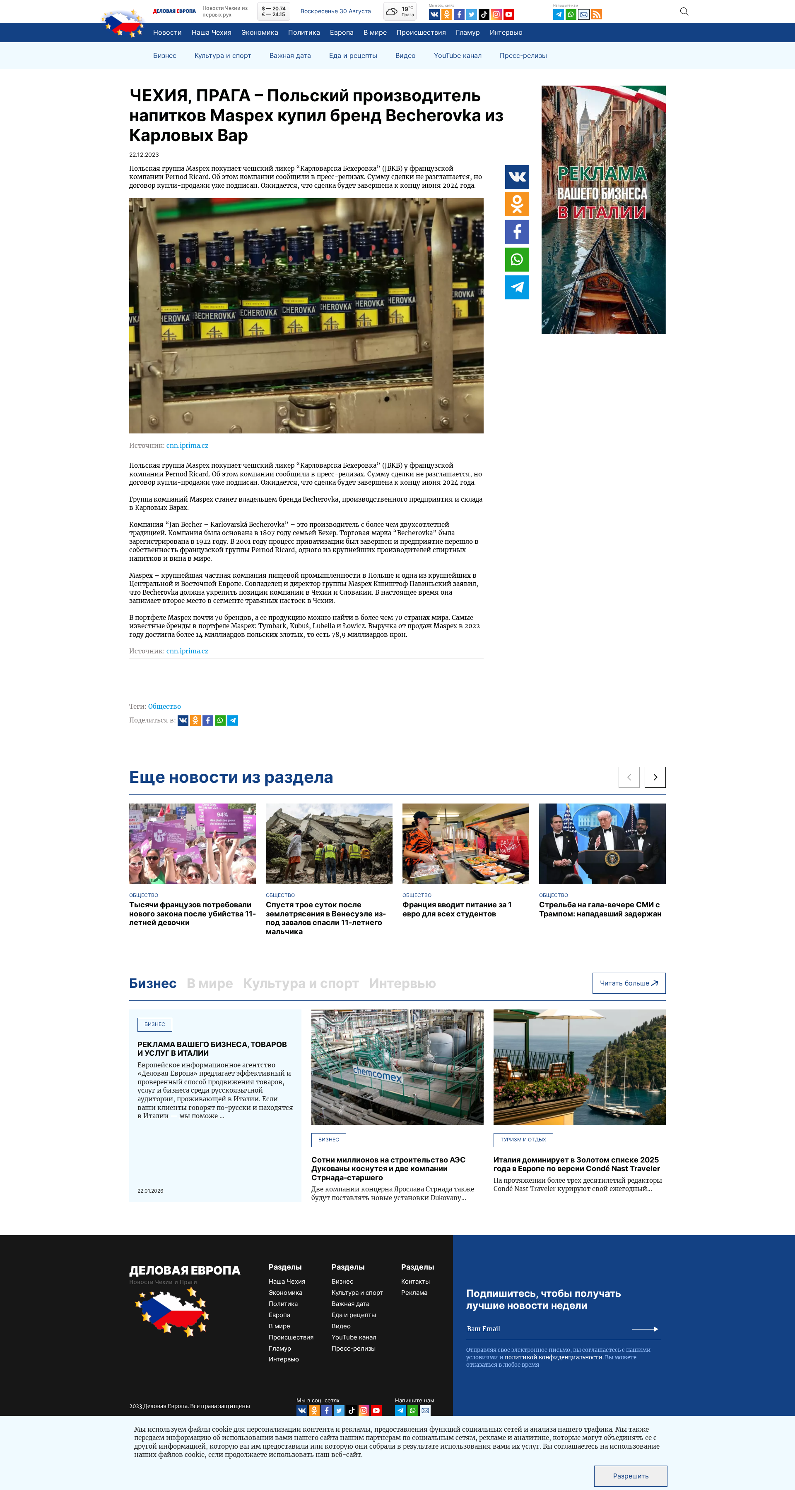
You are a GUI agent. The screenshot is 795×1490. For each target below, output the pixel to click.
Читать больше (624, 983)
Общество (164, 706)
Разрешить (631, 1476)
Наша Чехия (211, 32)
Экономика (259, 32)
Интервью (506, 32)
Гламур (468, 32)
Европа (342, 32)
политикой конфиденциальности (553, 1357)
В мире (375, 32)
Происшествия (421, 32)
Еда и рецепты (353, 56)
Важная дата (290, 56)
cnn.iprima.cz (187, 446)
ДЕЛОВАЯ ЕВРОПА (185, 1270)
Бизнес (164, 56)
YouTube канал (458, 56)
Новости (167, 32)
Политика (304, 32)
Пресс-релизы (523, 56)
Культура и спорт (223, 56)
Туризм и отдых (523, 1139)
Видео (405, 56)
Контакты (415, 1281)
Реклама (414, 1292)
